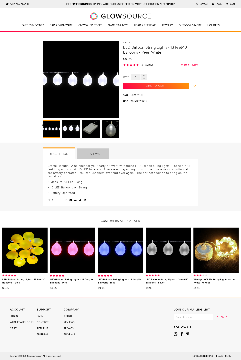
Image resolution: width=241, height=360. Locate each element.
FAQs (40, 316)
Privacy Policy (223, 356)
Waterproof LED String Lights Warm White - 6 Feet (214, 280)
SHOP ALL (69, 334)
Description (59, 154)
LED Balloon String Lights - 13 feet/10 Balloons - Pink (71, 280)
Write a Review (189, 65)
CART (13, 328)
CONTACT (43, 322)
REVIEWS (69, 322)
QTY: (126, 77)
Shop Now (25, 250)
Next (116, 125)
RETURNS (42, 328)
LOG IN (14, 316)
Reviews (93, 154)
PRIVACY (69, 328)
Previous (43, 125)
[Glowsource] (120, 16)
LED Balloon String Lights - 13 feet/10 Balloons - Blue (119, 280)
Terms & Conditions (202, 356)
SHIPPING (42, 334)
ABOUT (68, 316)
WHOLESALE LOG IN (21, 322)
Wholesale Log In (19, 4)
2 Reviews (147, 65)
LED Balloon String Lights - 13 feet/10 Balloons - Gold (23, 280)
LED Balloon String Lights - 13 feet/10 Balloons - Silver (167, 280)
